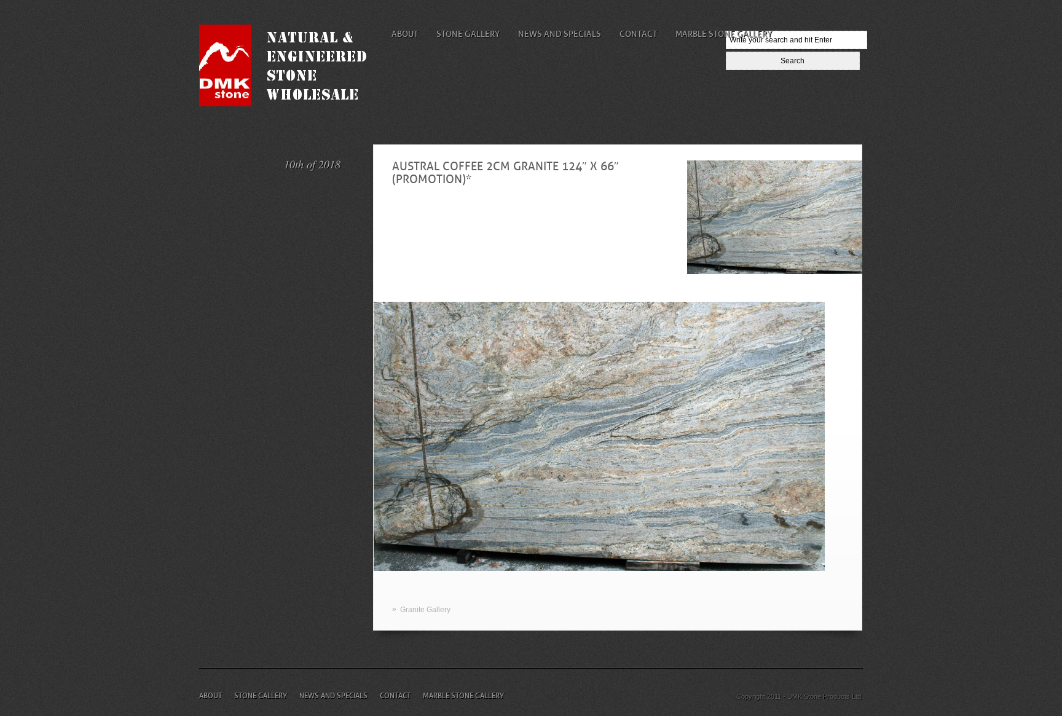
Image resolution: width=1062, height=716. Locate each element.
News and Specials (559, 34)
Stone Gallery (468, 34)
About (404, 34)
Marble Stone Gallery (723, 34)
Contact (638, 34)
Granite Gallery (425, 609)
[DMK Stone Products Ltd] (292, 103)
